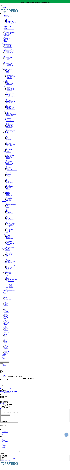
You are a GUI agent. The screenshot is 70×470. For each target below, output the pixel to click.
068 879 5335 (3, 4)
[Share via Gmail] (2, 385)
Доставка (3, 433)
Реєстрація (4, 365)
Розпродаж (4, 445)
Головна (3, 375)
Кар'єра (3, 439)
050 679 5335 (8, 4)
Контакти (3, 440)
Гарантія (3, 434)
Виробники (4, 444)
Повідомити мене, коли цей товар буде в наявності (8, 391)
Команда (3, 438)
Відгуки (1, 408)
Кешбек (3, 447)
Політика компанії (5, 432)
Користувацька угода (5, 431)
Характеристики (3, 403)
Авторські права (5, 441)
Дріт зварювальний (7, 392)
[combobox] (4, 362)
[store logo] (9, 12)
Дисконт (3, 446)
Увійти (3, 364)
